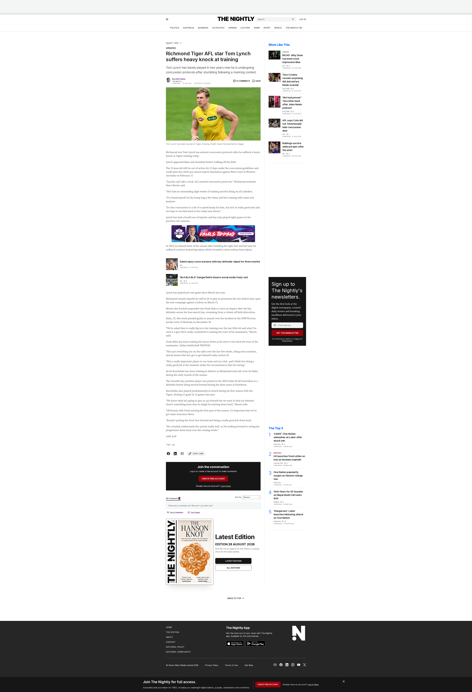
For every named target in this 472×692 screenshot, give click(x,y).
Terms (297, 339)
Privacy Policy (287, 341)
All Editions (233, 568)
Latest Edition (233, 561)
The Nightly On (294, 27)
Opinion (232, 27)
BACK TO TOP (234, 598)
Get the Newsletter (287, 333)
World (278, 27)
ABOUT (169, 637)
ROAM (257, 27)
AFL (176, 43)
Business (203, 27)
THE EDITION (172, 632)
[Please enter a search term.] (293, 19)
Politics (174, 27)
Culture (245, 27)
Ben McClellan (178, 79)
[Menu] (167, 19)
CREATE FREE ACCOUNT (213, 478)
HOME (169, 627)
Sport (267, 27)
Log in (302, 19)
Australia (188, 27)
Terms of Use (231, 665)
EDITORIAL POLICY (175, 647)
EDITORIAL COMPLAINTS (178, 652)
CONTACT (171, 642)
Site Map (248, 665)
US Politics (218, 27)
